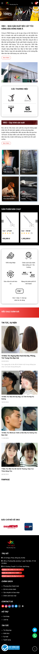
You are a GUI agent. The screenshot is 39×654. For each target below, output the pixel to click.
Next (36, 221)
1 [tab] (17, 19)
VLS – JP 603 (7, 231)
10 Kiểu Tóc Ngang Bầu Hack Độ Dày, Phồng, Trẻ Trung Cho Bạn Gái (18, 357)
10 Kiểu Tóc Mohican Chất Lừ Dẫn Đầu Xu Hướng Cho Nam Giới (19, 434)
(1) (13, 233)
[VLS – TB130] (29, 221)
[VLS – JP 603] (10, 221)
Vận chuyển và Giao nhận (11, 592)
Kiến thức (6, 633)
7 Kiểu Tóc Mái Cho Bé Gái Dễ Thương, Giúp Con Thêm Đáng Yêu (17, 470)
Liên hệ (5, 620)
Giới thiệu (6, 616)
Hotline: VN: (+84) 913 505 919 (11, 570)
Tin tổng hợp (7, 630)
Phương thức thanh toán (11, 586)
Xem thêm (6, 58)
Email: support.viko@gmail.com (12, 576)
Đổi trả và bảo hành (9, 589)
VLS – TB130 (25, 231)
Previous (2, 221)
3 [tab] (21, 19)
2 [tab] (19, 19)
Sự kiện (5, 637)
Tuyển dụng (7, 640)
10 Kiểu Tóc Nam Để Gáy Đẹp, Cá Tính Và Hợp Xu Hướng (17, 398)
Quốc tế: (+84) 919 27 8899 (10, 573)
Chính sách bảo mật (9, 596)
